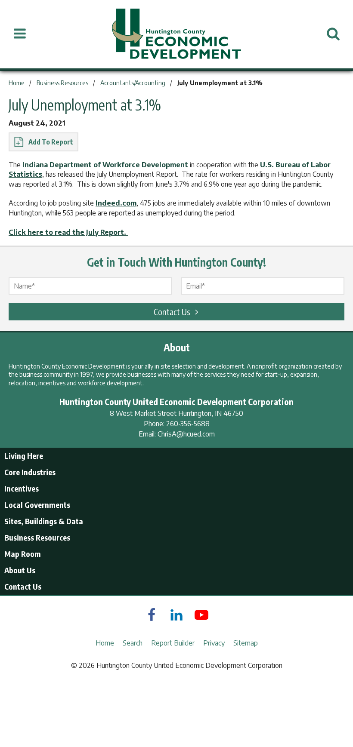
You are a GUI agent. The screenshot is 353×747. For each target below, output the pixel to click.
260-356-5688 (188, 423)
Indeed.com (116, 203)
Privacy (214, 643)
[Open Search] (333, 34)
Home (105, 643)
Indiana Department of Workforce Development (105, 164)
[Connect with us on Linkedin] (176, 615)
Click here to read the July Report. (68, 232)
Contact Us (172, 311)
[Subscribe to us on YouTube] (201, 615)
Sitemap (245, 643)
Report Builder (173, 643)
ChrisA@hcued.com (186, 434)
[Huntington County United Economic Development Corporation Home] (176, 34)
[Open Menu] (20, 34)
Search (132, 643)
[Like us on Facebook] (151, 615)
